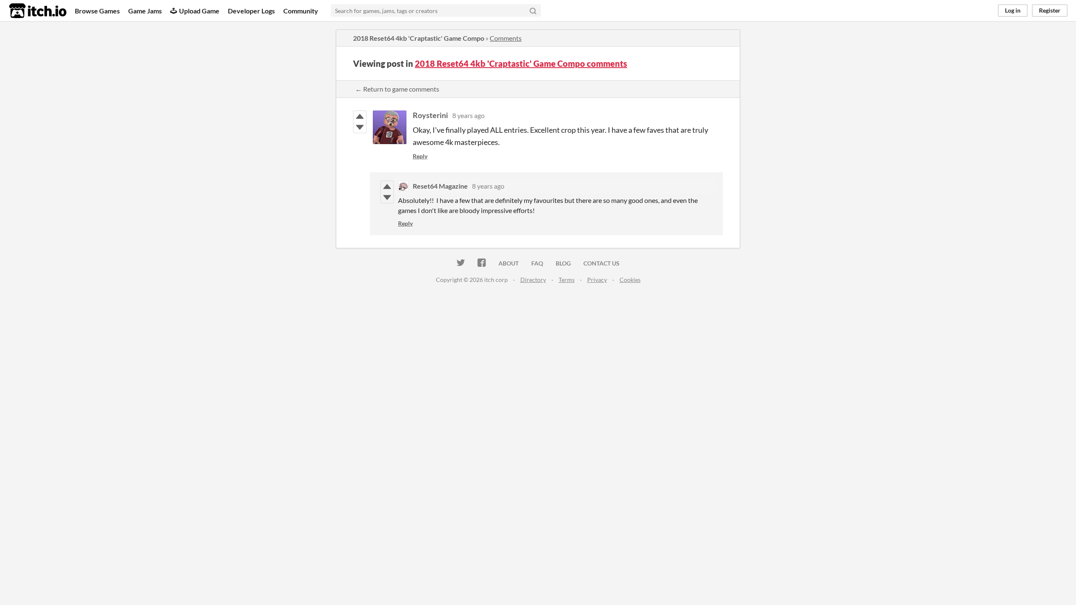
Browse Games (97, 11)
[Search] (533, 10)
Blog (563, 263)
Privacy (597, 279)
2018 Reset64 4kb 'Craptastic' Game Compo (418, 38)
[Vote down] (359, 127)
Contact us (601, 263)
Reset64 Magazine (440, 186)
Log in (1013, 10)
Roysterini (430, 115)
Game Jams (145, 11)
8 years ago (468, 115)
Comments (506, 38)
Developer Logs (251, 11)
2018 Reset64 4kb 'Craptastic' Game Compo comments (521, 63)
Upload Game (199, 11)
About (508, 263)
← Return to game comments (397, 89)
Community (300, 11)
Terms (567, 279)
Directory (533, 279)
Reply (420, 156)
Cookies (630, 279)
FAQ (537, 263)
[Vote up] (359, 116)
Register (1049, 10)
